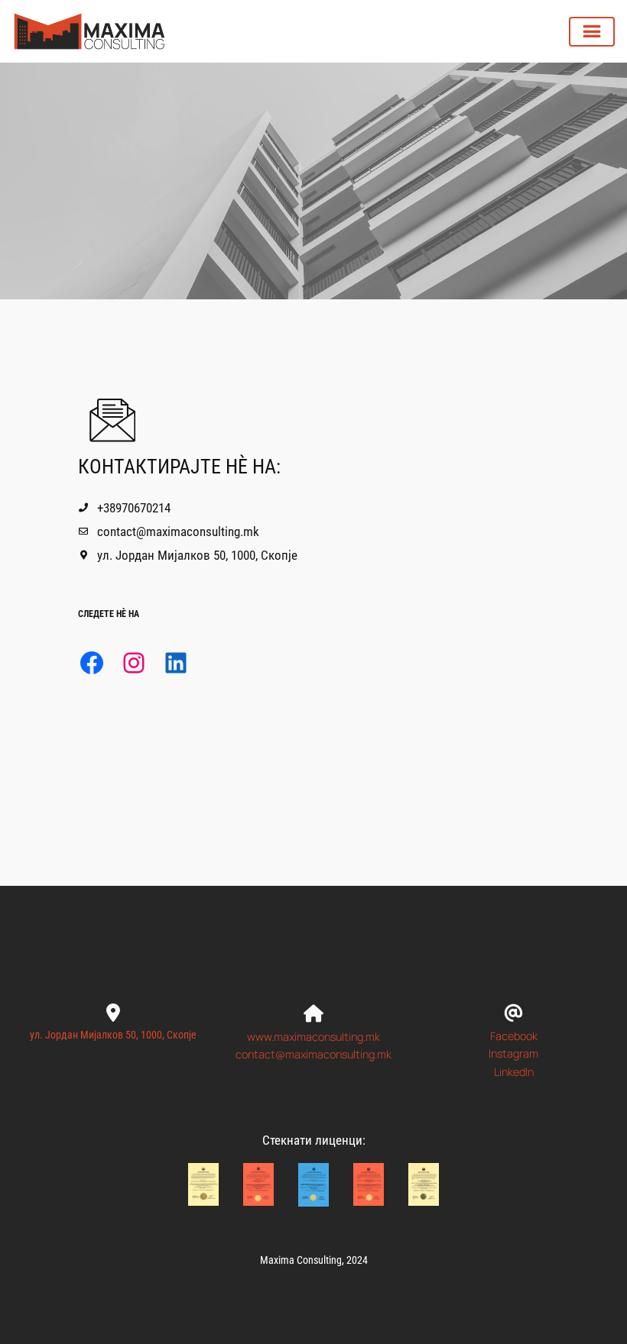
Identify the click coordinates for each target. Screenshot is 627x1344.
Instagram (513, 1053)
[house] (313, 1007)
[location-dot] (113, 1007)
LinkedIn (514, 1072)
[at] (513, 1007)
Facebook (514, 1036)
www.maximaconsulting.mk (313, 1036)
